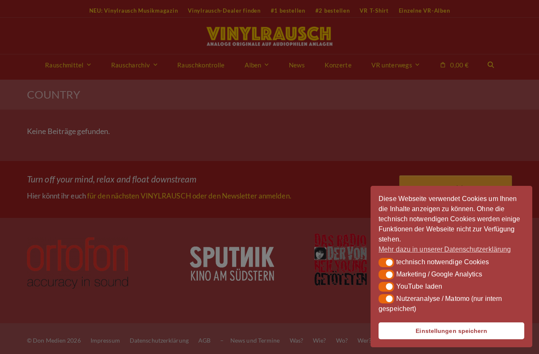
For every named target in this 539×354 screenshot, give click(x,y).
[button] (386, 262)
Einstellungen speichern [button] (451, 330)
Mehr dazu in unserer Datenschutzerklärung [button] (445, 249)
